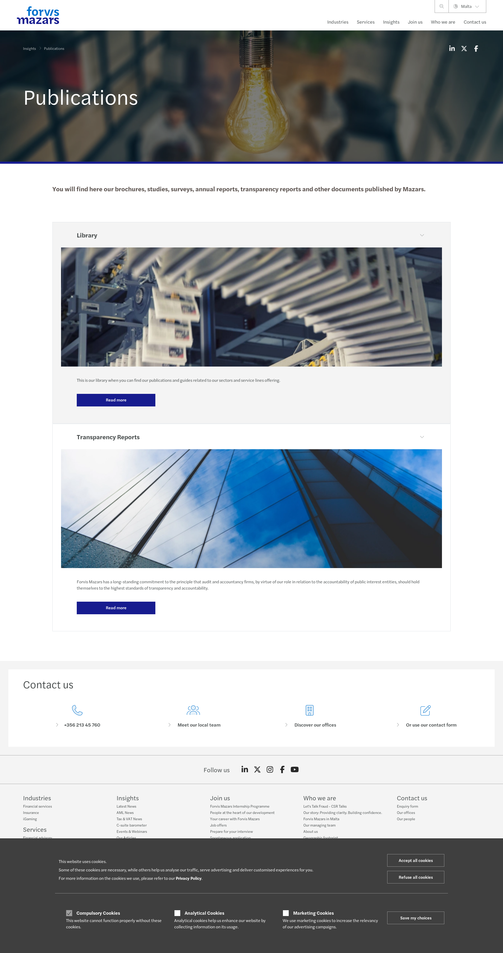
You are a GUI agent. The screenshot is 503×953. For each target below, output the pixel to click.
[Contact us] (77, 716)
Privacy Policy (188, 878)
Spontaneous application (230, 837)
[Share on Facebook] (476, 48)
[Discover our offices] (310, 716)
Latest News (126, 806)
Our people (406, 818)
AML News (125, 812)
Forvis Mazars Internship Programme (240, 806)
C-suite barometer (132, 825)
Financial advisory (37, 837)
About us (310, 831)
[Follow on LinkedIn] (244, 769)
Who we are (443, 21)
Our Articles (126, 837)
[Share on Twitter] (464, 48)
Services (366, 21)
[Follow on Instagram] (270, 769)
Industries (337, 21)
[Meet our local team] (193, 716)
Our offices (406, 812)
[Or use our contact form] (426, 716)
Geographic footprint (320, 837)
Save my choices (415, 918)
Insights (391, 21)
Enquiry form (407, 806)
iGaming (30, 818)
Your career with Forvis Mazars (235, 818)
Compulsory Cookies (98, 912)
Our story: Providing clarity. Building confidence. (342, 812)
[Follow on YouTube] (294, 769)
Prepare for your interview (231, 831)
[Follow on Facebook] (282, 769)
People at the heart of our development (242, 812)
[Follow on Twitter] (257, 769)
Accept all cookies (416, 860)
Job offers (218, 825)
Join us (415, 21)
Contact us (475, 21)
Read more (116, 400)
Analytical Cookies (204, 912)
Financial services (37, 806)
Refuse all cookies (416, 877)
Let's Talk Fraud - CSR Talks (325, 806)
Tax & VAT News (129, 818)
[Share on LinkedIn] (452, 48)
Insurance (31, 812)
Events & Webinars (132, 831)
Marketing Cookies (313, 912)
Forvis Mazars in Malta (321, 818)
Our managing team (319, 825)
